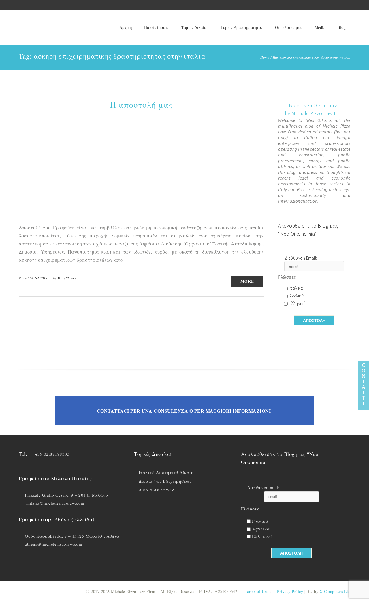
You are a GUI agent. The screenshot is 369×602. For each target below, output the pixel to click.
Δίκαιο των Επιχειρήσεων (165, 481)
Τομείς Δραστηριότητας (242, 27)
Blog (341, 27)
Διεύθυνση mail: (263, 487)
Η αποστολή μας (141, 104)
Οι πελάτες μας (288, 27)
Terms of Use (256, 591)
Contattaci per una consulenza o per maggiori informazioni (184, 410)
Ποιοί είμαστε (157, 27)
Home (264, 57)
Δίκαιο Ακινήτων (156, 490)
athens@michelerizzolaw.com (53, 544)
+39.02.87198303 (52, 454)
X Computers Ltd (335, 591)
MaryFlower (66, 278)
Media (320, 27)
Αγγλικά (296, 296)
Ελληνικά (297, 303)
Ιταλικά (296, 288)
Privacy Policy (290, 591)
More (247, 281)
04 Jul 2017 (39, 278)
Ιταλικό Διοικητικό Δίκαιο (166, 472)
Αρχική (125, 27)
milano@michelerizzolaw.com (55, 503)
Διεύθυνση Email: (301, 258)
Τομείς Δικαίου (194, 27)
